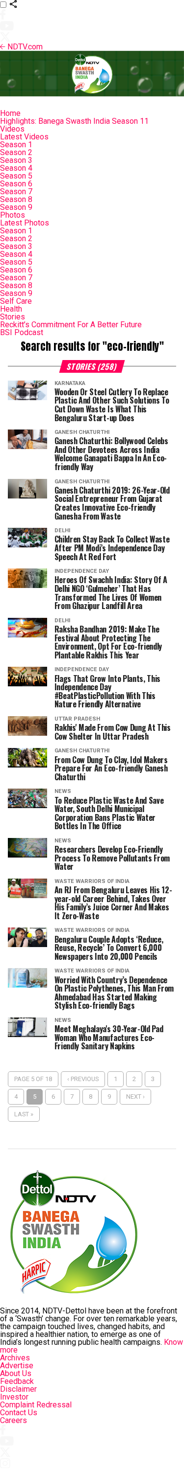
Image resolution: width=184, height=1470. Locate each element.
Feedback (17, 1381)
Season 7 (16, 191)
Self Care (16, 301)
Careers (13, 1420)
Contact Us (18, 1412)
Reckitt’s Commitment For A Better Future (71, 324)
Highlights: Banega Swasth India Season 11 (74, 121)
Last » (23, 1114)
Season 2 (16, 152)
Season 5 (16, 176)
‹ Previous (83, 1079)
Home (10, 113)
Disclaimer (18, 1389)
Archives (15, 1357)
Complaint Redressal (36, 1404)
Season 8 (16, 199)
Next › (135, 1096)
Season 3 (16, 160)
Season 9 (16, 207)
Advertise (16, 1365)
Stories (12, 316)
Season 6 (16, 183)
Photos (12, 215)
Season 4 (16, 168)
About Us (15, 1373)
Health (11, 309)
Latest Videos (24, 136)
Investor (14, 1397)
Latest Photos (24, 222)
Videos (12, 129)
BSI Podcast (21, 332)
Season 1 (16, 144)
